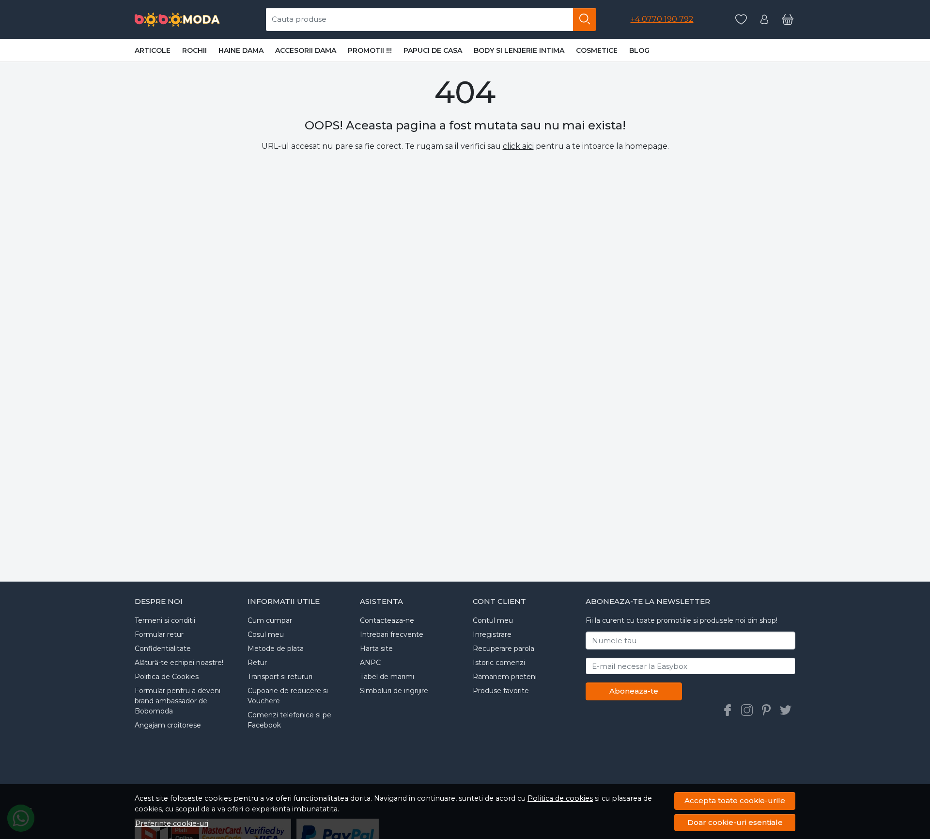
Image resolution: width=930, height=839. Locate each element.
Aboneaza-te (633, 691)
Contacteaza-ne (387, 620)
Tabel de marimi (387, 676)
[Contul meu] (764, 20)
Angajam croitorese (168, 725)
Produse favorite (501, 690)
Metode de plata (276, 648)
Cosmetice (597, 50)
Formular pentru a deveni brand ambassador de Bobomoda (177, 700)
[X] (785, 710)
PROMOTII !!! (370, 50)
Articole (152, 50)
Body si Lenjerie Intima (519, 50)
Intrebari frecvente (391, 634)
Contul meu (493, 620)
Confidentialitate (163, 648)
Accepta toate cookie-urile (734, 800)
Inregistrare (492, 634)
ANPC (370, 662)
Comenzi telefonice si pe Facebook (289, 720)
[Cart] (787, 20)
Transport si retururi (280, 676)
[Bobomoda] (177, 19)
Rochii (194, 50)
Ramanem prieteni (505, 676)
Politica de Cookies (167, 676)
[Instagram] (747, 710)
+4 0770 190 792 (662, 19)
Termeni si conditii (165, 620)
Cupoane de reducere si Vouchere (288, 695)
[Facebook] (727, 710)
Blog (639, 50)
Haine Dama (241, 50)
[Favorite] (741, 20)
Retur (257, 662)
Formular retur (159, 634)
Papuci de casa (432, 50)
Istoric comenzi (499, 662)
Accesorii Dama (305, 50)
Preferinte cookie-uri (171, 823)
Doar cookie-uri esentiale (735, 822)
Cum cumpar (270, 620)
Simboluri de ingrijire (394, 690)
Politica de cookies (560, 798)
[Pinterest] (766, 710)
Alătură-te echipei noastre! (179, 662)
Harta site (376, 648)
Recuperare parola (503, 648)
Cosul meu (266, 634)
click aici (518, 146)
